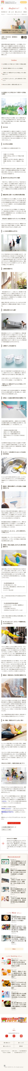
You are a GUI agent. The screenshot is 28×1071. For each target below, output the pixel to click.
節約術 (25, 12)
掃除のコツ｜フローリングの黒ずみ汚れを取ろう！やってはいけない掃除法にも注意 (18, 963)
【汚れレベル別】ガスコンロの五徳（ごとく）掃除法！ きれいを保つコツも (18, 881)
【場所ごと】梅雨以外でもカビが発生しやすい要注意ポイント (14, 73)
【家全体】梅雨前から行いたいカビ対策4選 (12, 68)
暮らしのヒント (18, 12)
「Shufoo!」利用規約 (6, 1052)
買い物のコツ (4, 12)
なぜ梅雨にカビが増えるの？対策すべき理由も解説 (14, 64)
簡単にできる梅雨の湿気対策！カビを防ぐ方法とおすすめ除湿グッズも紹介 (18, 872)
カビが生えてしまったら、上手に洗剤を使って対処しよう (14, 79)
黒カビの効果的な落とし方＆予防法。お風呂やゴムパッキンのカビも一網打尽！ (18, 890)
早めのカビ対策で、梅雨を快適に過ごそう (12, 84)
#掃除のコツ (4, 829)
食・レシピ (11, 12)
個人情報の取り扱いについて (20, 1052)
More (14, 949)
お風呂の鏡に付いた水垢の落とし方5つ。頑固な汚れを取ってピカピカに (18, 995)
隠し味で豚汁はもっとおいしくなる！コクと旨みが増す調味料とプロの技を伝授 (18, 1005)
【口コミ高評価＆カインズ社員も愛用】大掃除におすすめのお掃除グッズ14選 (18, 863)
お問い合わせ (14, 1050)
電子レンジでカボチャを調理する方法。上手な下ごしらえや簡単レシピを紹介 (18, 985)
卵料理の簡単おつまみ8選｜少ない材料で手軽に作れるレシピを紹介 (18, 918)
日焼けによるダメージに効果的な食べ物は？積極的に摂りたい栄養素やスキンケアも (18, 928)
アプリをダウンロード (13, 823)
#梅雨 (9, 829)
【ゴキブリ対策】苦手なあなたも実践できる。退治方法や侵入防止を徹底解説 (18, 900)
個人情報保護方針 (23, 1050)
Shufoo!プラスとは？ (5, 1050)
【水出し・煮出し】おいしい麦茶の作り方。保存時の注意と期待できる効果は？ (18, 974)
